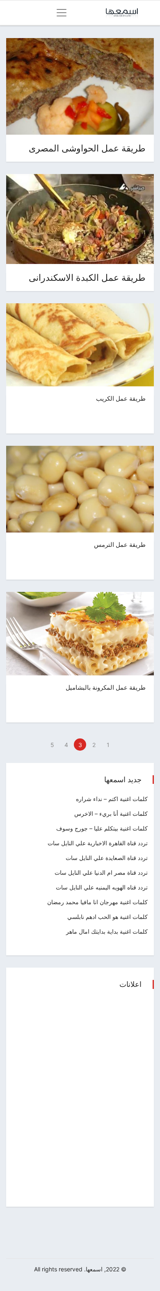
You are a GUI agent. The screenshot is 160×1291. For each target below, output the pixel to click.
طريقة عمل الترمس (120, 544)
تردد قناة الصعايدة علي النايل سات (107, 857)
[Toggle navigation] (61, 12)
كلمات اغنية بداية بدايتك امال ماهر (107, 931)
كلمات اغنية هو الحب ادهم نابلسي (107, 916)
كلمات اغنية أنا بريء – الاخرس (111, 813)
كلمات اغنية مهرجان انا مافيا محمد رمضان (97, 901)
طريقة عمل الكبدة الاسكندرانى (87, 277)
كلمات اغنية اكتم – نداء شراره (112, 798)
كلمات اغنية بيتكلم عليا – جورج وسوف (102, 828)
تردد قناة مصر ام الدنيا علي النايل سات (101, 872)
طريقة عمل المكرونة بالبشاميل (106, 687)
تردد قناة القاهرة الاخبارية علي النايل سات (98, 843)
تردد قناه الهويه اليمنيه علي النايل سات (102, 887)
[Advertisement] (80, 1098)
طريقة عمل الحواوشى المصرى (87, 148)
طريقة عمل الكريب (121, 398)
